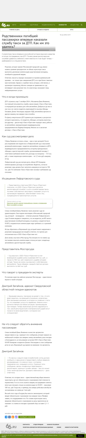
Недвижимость (48, 25)
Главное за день (14, 29)
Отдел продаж (38, 424)
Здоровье (34, 25)
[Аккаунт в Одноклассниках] (13, 417)
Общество (74, 25)
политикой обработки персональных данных (45, 435)
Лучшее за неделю (43, 29)
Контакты (26, 424)
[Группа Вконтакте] (9, 417)
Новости (63, 25)
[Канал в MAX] (16, 417)
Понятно (80, 436)
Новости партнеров (71, 427)
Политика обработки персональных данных (38, 427)
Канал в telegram (53, 424)
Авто (14, 25)
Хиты (71, 29)
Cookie (59, 427)
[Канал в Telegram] (6, 417)
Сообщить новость (27, 417)
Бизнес (23, 25)
